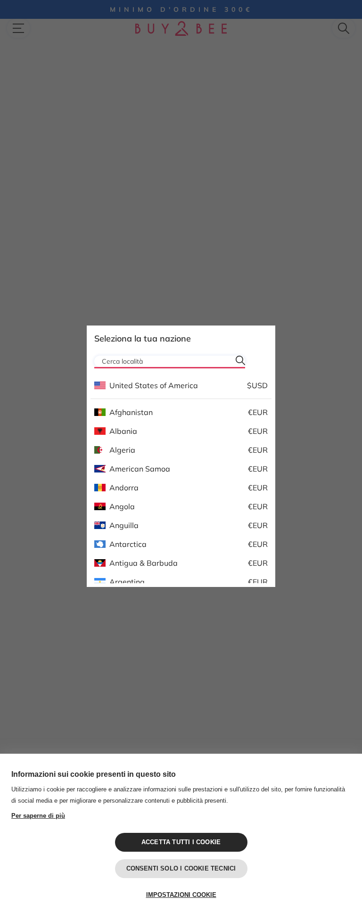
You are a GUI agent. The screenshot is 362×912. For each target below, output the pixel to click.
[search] (240, 360)
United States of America (153, 385)
